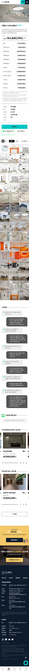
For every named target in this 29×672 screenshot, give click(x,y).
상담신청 (25, 578)
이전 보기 (21, 463)
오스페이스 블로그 (6, 639)
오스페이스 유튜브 (9, 639)
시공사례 (6, 2)
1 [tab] (3, 463)
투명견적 (14, 670)
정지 (26, 463)
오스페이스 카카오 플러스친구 (12, 639)
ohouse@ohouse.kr (14, 628)
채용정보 (18, 578)
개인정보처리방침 (5, 642)
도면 (17, 141)
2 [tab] (7, 463)
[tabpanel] (14, 445)
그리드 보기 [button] (3, 141)
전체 (11, 141)
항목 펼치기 (25, 38)
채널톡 (26, 663)
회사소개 (4, 578)
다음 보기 (23, 463)
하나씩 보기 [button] (5, 141)
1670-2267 (11, 626)
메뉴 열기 (27, 2)
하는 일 (11, 578)
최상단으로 (26, 658)
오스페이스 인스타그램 (3, 639)
